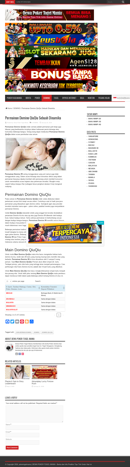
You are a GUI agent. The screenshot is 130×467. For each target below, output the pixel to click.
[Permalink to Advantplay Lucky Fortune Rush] (44, 378)
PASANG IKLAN (104, 97)
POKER (37, 97)
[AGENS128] (51, 68)
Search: (38, 281)
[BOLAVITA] (51, 34)
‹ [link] (54, 315)
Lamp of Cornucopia (23, 2)
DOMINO (46, 97)
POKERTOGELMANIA (14, 97)
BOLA (82, 97)
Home (10, 108)
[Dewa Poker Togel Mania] (49, 19)
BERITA (28, 97)
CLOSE (100, 223)
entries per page (18, 281)
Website (9, 439)
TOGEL (56, 97)
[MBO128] (51, 91)
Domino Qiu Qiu (47, 332)
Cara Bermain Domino (23, 332)
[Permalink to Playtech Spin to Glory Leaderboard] (17, 378)
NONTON (91, 97)
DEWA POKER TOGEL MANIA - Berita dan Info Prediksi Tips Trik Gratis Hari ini (62, 464)
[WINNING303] (51, 80)
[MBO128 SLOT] (65, 243)
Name (8, 424)
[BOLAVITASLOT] (51, 57)
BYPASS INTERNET (69, 97)
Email (8, 432)
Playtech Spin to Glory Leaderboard (14, 382)
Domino (36, 332)
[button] (38, 287)
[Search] (123, 2)
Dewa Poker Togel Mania (21, 122)
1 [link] (58, 315)
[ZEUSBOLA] (51, 45)
